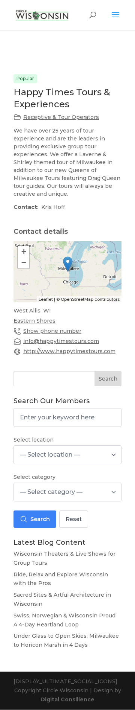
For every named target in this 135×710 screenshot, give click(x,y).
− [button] (23, 262)
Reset (74, 519)
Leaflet (46, 299)
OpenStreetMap (77, 299)
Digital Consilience (67, 699)
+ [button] (23, 251)
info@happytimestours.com (61, 341)
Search (108, 378)
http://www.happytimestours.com (69, 351)
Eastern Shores (35, 320)
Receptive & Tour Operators (61, 117)
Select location (34, 439)
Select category (35, 477)
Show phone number (52, 331)
